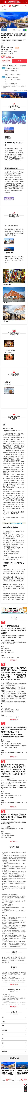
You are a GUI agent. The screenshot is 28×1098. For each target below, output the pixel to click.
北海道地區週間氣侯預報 (16, 523)
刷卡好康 (3, 55)
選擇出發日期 (6, 61)
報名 (19, 61)
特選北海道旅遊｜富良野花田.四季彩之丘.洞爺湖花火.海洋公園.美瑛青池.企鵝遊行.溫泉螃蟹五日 (8, 1072)
